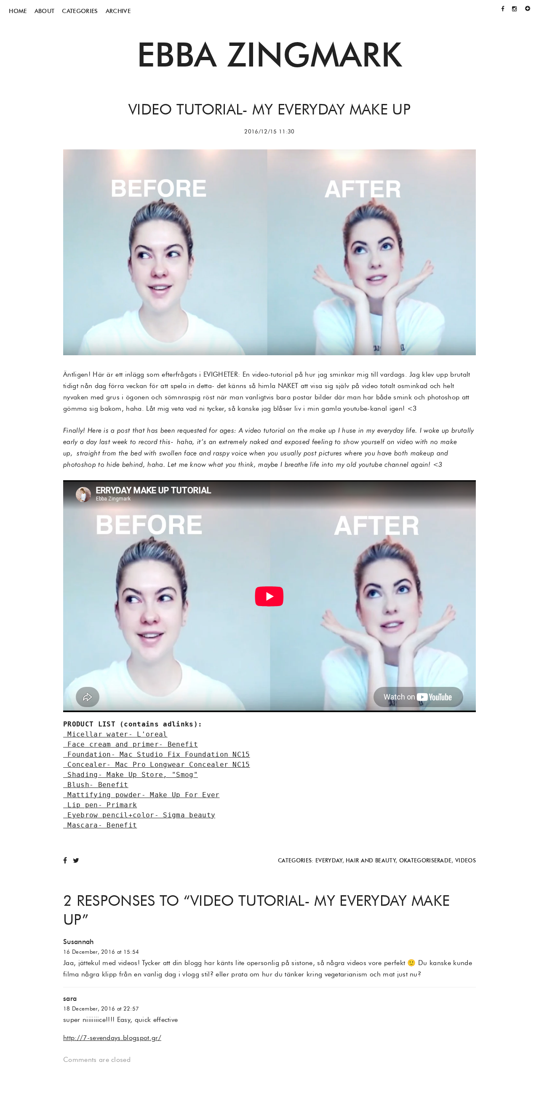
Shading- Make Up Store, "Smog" (130, 775)
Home (18, 11)
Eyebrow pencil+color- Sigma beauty (139, 815)
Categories (80, 11)
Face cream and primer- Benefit (130, 744)
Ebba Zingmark (269, 54)
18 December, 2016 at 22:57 (101, 1009)
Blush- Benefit (95, 785)
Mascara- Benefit (100, 825)
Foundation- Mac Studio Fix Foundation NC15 (156, 754)
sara (70, 999)
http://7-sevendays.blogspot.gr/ (112, 1038)
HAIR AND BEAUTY (370, 860)
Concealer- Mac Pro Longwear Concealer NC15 (156, 765)
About (45, 11)
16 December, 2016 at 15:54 (101, 952)
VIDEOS (465, 860)
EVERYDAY (328, 860)
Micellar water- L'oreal (115, 734)
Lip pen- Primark (100, 805)
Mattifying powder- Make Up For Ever (141, 795)
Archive (118, 11)
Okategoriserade (425, 860)
